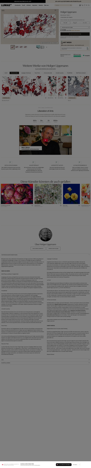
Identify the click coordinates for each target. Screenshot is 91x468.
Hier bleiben (75, 464)
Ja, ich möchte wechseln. (65, 464)
